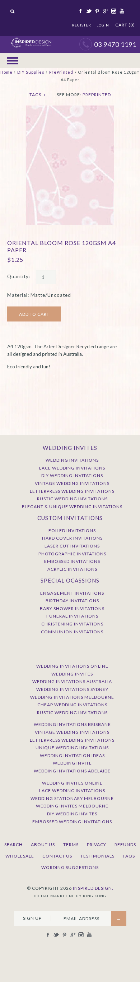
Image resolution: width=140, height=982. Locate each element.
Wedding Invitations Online (72, 666)
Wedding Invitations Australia (72, 681)
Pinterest (96, 11)
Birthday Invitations (72, 600)
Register (81, 25)
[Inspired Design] (31, 39)
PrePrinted (61, 72)
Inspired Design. (93, 888)
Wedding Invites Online (72, 783)
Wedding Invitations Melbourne (72, 697)
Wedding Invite (72, 763)
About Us (43, 844)
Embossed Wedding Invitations (72, 821)
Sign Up (32, 918)
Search (13, 844)
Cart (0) (125, 25)
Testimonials (97, 856)
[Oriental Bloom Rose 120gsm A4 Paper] (70, 109)
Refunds (125, 844)
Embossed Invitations (72, 561)
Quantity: (18, 276)
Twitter (88, 11)
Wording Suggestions (70, 867)
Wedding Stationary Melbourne (72, 798)
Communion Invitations (72, 631)
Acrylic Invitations (72, 569)
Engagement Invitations (72, 593)
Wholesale (19, 856)
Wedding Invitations (72, 460)
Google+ (104, 11)
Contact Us (57, 856)
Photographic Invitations (72, 553)
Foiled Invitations (72, 530)
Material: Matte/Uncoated (39, 295)
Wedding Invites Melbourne (72, 806)
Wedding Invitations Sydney (72, 689)
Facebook (80, 11)
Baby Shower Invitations (72, 608)
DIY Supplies (31, 72)
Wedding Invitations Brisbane (72, 724)
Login (103, 25)
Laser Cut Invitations (72, 546)
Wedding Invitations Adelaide (72, 771)
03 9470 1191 (115, 44)
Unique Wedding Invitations (72, 747)
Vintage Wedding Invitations (72, 483)
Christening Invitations (72, 624)
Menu (12, 60)
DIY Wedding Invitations (72, 475)
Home (6, 72)
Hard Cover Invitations (72, 538)
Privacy (96, 844)
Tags (37, 94)
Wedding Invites (72, 674)
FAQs (129, 856)
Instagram (113, 11)
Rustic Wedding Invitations (72, 498)
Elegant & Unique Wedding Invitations (72, 506)
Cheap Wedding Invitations (72, 704)
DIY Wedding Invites (72, 813)
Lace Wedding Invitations (72, 468)
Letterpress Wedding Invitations (72, 491)
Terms (71, 844)
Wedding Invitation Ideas (72, 755)
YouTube (121, 11)
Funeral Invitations (72, 616)
